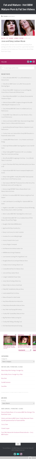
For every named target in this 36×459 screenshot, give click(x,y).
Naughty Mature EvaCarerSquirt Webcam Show (15, 261)
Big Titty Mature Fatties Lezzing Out (12, 317)
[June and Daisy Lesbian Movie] (18, 28)
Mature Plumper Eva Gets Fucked (11, 297)
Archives (3, 400)
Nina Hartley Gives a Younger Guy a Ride (11, 374)
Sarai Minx (4, 386)
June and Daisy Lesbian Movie (13, 41)
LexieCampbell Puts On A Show (11, 293)
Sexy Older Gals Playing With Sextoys (12, 309)
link (34, 431)
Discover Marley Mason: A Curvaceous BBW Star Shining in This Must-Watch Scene (18, 413)
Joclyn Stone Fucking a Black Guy (12, 281)
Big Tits (3, 38)
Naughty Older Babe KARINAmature (12, 224)
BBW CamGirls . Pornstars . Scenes (12, 408)
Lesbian (16, 38)
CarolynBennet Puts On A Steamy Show (13, 269)
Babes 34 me (23, 392)
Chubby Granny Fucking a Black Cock (13, 265)
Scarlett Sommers (5, 382)
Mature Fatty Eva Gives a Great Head (12, 285)
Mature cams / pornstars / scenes (12, 367)
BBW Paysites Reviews (17, 392)
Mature (21, 38)
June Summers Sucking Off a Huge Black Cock (15, 256)
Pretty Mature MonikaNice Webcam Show (13, 305)
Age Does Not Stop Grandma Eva (11, 228)
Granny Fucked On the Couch (11, 240)
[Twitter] (28, 62)
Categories (4, 359)
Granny (11, 38)
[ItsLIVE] (31, 62)
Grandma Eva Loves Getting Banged (12, 236)
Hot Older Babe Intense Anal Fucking (12, 326)
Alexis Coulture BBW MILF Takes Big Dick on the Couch (17, 214)
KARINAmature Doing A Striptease (11, 252)
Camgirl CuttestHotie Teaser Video (12, 277)
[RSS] (34, 62)
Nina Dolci (4, 378)
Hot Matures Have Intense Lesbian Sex (13, 248)
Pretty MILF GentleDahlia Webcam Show (13, 289)
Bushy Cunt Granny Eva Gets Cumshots (13, 232)
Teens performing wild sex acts (12, 392)
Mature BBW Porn (26, 392)
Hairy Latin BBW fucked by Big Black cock (5, 392)
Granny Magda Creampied (10, 244)
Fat (7, 38)
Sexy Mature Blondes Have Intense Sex (13, 301)
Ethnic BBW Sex (20, 392)
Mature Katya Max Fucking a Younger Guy (12, 370)
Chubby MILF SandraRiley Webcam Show (13, 313)
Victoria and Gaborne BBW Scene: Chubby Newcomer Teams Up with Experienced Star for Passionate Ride (17, 419)
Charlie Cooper (5, 428)
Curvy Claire (4, 424)
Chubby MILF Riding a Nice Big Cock (12, 322)
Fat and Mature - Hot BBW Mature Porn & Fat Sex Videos (18, 7)
